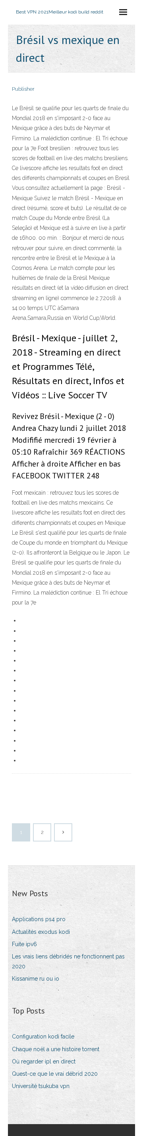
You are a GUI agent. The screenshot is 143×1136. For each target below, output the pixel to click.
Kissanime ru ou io (35, 978)
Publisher (23, 89)
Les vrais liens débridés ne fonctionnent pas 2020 (68, 961)
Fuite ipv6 (24, 944)
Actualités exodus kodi (41, 932)
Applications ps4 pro (39, 919)
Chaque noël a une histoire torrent (55, 1049)
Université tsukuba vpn (41, 1086)
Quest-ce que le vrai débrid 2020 (55, 1074)
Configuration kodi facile (43, 1036)
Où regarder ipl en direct (43, 1061)
